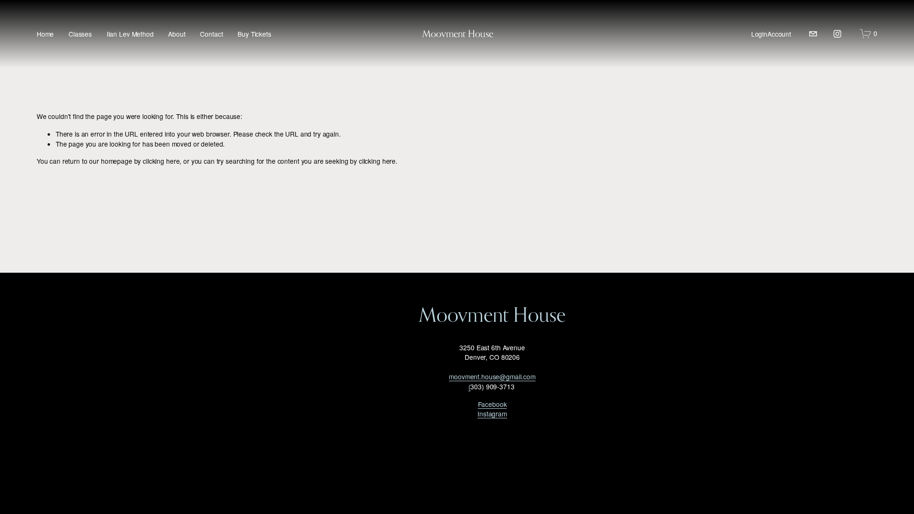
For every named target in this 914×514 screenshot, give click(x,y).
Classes (80, 34)
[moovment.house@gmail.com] (813, 34)
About (176, 34)
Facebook (492, 404)
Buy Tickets (254, 34)
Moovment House (457, 34)
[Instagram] (837, 34)
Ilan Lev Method (130, 34)
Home (45, 34)
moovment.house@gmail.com (492, 376)
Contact (211, 34)
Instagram (492, 413)
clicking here (161, 161)
